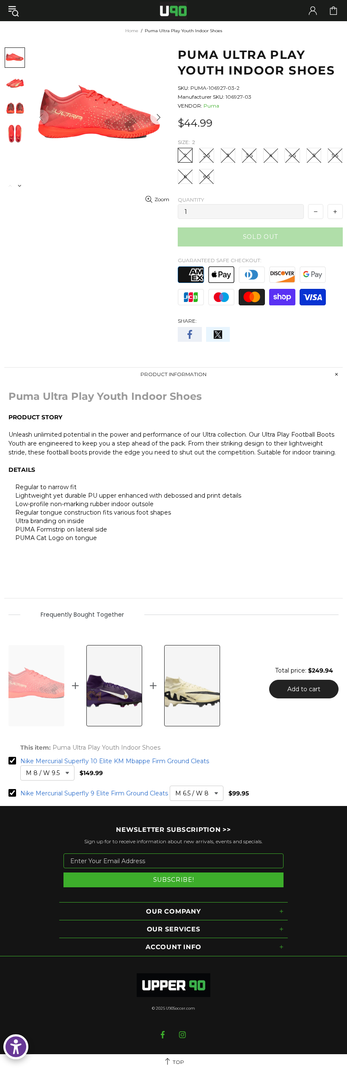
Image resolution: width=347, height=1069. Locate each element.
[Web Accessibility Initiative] (16, 1047)
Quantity (191, 200)
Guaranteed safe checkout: (220, 260)
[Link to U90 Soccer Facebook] (163, 1034)
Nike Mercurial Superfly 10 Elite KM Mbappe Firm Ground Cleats (114, 761)
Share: (187, 321)
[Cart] (333, 10)
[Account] (313, 10)
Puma (211, 105)
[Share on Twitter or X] (218, 334)
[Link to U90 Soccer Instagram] (182, 1034)
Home (131, 30)
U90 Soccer (173, 11)
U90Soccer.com (180, 1008)
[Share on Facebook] (190, 334)
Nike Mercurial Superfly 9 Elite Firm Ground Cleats (94, 793)
